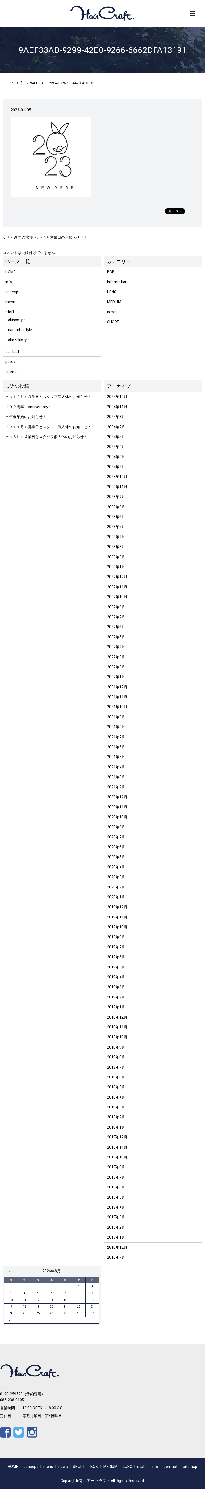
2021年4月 (116, 767)
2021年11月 (117, 697)
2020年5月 (116, 857)
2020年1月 (116, 897)
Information (117, 282)
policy (10, 361)
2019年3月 (116, 987)
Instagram (32, 1432)
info (8, 282)
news (111, 312)
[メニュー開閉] (192, 13)
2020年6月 (116, 847)
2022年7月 (116, 617)
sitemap (12, 372)
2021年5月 (116, 757)
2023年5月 (116, 527)
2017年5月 (116, 1197)
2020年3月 (116, 877)
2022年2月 (116, 667)
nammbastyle (20, 330)
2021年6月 (116, 747)
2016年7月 (116, 1257)
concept (12, 292)
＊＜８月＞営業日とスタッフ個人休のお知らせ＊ (46, 437)
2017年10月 (117, 1157)
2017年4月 (116, 1207)
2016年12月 (117, 1247)
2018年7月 (116, 1067)
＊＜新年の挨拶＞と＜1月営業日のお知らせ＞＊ (47, 237)
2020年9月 (116, 827)
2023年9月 (116, 497)
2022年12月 (117, 577)
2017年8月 (116, 1167)
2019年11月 (117, 917)
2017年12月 (117, 1137)
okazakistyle (19, 340)
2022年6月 (116, 627)
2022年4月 (116, 647)
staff (9, 312)
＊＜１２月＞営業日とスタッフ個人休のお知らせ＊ (48, 396)
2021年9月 (116, 717)
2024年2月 (116, 467)
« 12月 (10, 1270)
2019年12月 (117, 907)
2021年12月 (117, 687)
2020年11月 (117, 807)
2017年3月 (116, 1217)
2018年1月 (116, 1127)
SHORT (113, 322)
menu (10, 302)
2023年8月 (116, 507)
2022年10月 (117, 597)
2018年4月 (116, 1097)
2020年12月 (117, 797)
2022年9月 (116, 607)
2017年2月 (116, 1227)
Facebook (5, 1432)
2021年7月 (116, 737)
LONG (111, 292)
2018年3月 (116, 1107)
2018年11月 (117, 1027)
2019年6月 (116, 957)
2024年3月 (116, 457)
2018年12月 (117, 1017)
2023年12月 (117, 476)
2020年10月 (117, 817)
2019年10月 (117, 927)
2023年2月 (116, 557)
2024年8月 (116, 417)
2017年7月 (116, 1177)
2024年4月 (116, 447)
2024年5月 (116, 437)
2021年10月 (117, 707)
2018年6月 (116, 1077)
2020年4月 (116, 867)
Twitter (18, 1432)
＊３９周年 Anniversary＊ (28, 407)
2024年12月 (117, 396)
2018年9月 (116, 1047)
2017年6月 (116, 1187)
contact (12, 352)
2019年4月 (116, 977)
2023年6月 (116, 517)
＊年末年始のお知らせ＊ (25, 417)
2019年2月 (116, 997)
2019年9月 (116, 937)
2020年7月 (116, 837)
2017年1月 (116, 1237)
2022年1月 (116, 677)
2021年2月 (116, 787)
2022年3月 (116, 657)
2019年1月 (116, 1007)
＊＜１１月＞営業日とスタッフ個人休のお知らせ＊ (48, 427)
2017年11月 (117, 1147)
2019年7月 (116, 947)
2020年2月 (116, 887)
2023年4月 (116, 537)
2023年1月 (116, 567)
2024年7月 (116, 427)
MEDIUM (114, 302)
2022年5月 (116, 637)
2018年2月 (116, 1117)
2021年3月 (116, 777)
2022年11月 (117, 587)
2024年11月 (117, 407)
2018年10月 (117, 1037)
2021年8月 (116, 727)
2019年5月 (116, 967)
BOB (111, 272)
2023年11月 (117, 487)
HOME (10, 272)
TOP (9, 83)
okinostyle (17, 320)
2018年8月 (116, 1057)
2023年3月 (116, 547)
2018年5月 (116, 1087)
